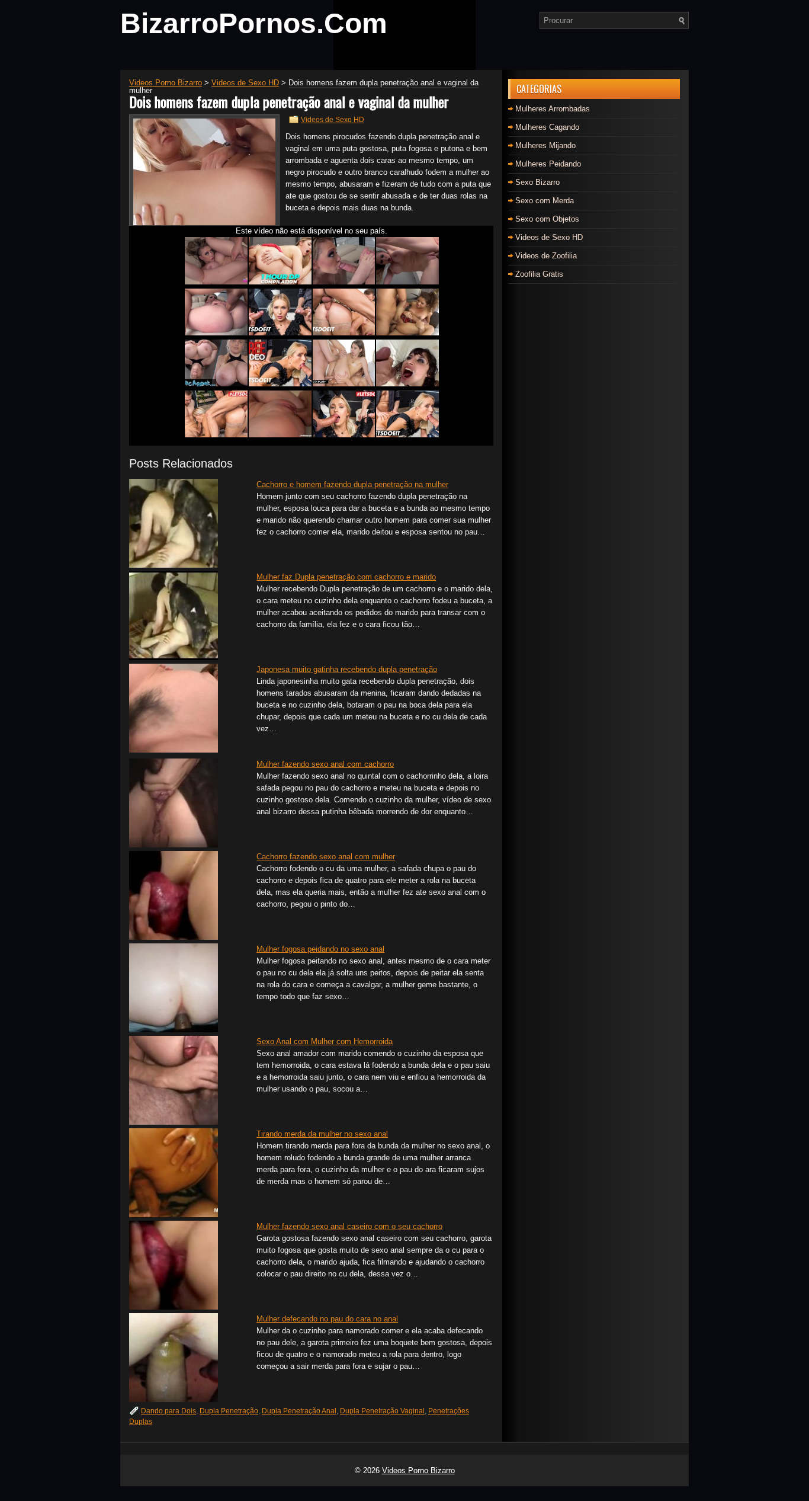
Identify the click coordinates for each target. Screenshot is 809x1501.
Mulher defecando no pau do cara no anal (327, 1318)
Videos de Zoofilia (546, 255)
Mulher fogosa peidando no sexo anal (320, 949)
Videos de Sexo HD (332, 120)
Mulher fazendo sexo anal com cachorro (325, 764)
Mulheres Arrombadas (552, 108)
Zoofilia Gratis (539, 274)
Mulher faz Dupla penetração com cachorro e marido (346, 576)
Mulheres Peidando (548, 163)
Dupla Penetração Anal (299, 1411)
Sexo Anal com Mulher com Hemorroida (324, 1041)
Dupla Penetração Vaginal (382, 1411)
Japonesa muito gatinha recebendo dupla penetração (346, 669)
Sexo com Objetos (547, 219)
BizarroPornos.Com (253, 23)
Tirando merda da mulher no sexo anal (322, 1133)
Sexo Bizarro (537, 182)
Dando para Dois (168, 1411)
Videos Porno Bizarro (418, 1470)
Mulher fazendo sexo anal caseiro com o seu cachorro (349, 1226)
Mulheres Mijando (545, 145)
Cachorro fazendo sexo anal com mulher (325, 856)
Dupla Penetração (229, 1411)
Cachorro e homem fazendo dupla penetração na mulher (352, 484)
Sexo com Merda (544, 200)
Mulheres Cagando (547, 127)
